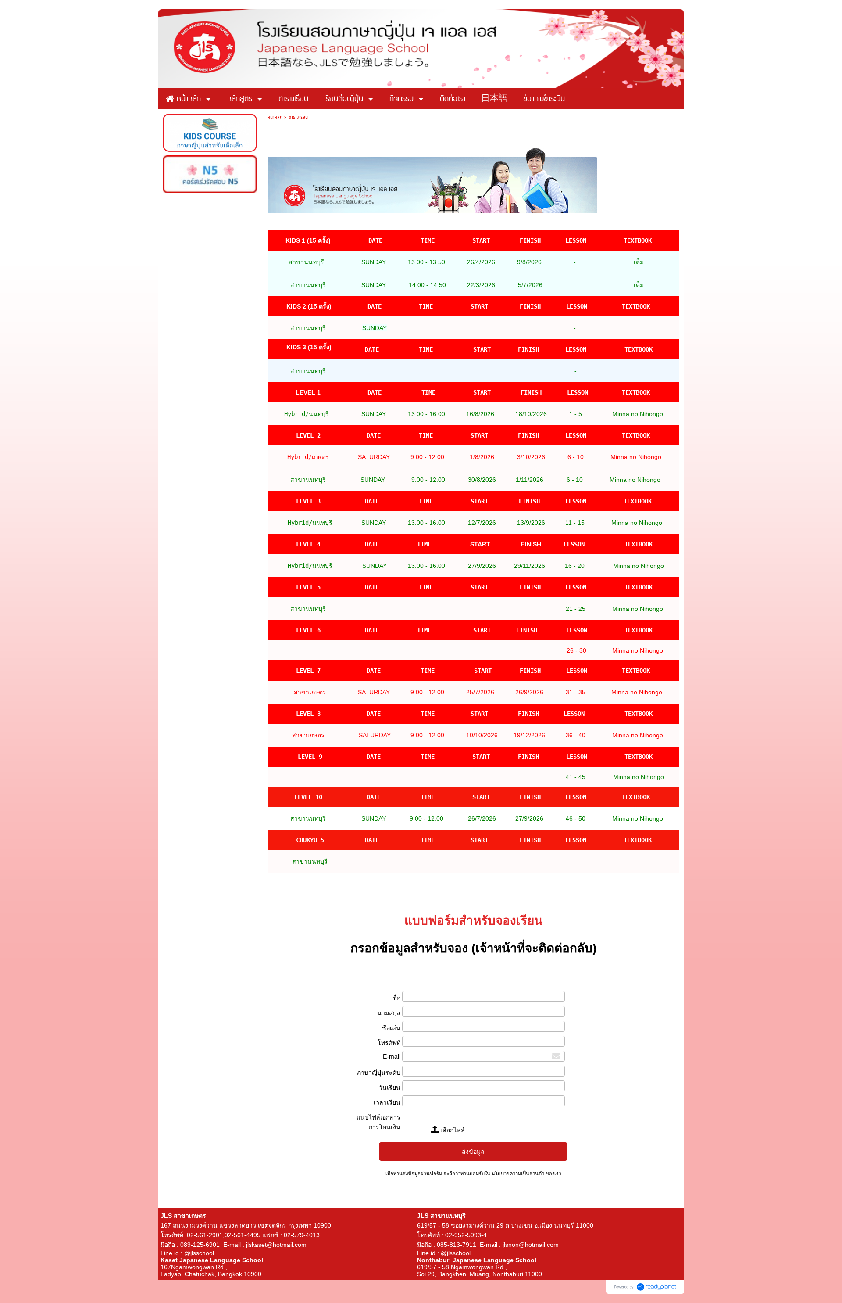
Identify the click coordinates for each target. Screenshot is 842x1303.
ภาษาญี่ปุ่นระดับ (378, 1072)
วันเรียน (389, 1087)
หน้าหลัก (275, 117)
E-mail (391, 1056)
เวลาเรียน (387, 1102)
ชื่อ (396, 997)
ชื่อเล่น (391, 1027)
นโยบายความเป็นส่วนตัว (518, 1173)
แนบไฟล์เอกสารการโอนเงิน (378, 1122)
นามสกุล (388, 1012)
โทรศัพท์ (389, 1042)
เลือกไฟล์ (452, 1130)
